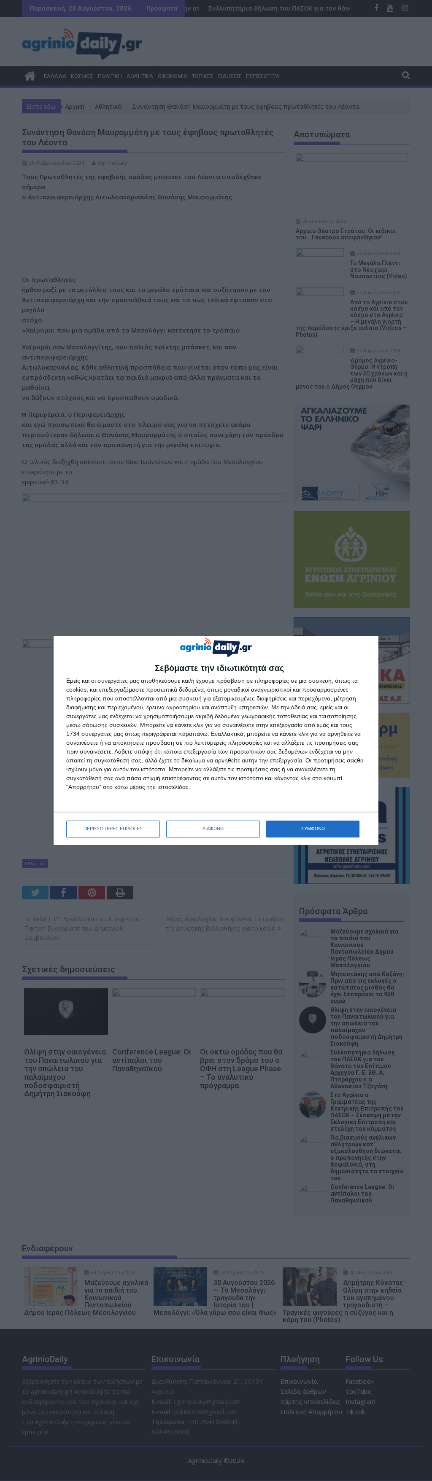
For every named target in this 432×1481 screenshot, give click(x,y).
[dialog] (216, 740)
